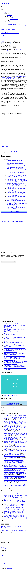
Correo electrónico (5, 41)
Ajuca (2, 555)
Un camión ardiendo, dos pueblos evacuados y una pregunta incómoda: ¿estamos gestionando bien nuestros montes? (15, 162)
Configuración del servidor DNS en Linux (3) (14, 511)
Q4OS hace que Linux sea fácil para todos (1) (14, 515)
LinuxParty (6, 3)
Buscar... (3, 6)
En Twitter (20, 526)
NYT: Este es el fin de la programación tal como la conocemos (10, 35)
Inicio (5, 12)
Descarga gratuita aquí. (11, 404)
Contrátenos (9, 15)
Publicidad (9, 21)
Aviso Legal (23, 530)
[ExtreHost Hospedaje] (12, 221)
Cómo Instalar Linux (14, 211)
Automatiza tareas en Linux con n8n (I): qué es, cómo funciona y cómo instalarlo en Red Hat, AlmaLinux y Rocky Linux (15, 456)
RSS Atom (14, 526)
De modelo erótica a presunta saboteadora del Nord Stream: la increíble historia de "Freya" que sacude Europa (16, 207)
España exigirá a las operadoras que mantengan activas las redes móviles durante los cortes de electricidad (15, 477)
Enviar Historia (7, 27)
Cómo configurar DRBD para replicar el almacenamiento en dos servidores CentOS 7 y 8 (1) (15, 502)
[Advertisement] (14, 132)
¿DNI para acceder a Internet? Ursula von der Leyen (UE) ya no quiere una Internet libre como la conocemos (16, 176)
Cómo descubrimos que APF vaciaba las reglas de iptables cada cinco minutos (16, 166)
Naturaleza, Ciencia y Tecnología (14, 24)
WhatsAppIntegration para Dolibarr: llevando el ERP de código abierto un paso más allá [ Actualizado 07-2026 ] (15, 439)
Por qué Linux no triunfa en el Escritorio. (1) (14, 510)
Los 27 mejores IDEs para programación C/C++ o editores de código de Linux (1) (15, 513)
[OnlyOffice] (8, 29)
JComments (14, 151)
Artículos (8, 152)
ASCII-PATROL (14, 19)
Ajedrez (11, 20)
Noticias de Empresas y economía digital (16, 25)
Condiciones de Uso (15, 530)
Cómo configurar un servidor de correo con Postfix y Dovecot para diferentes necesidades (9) (15, 517)
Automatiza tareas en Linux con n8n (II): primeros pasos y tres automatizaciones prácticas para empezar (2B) (16, 198)
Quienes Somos (5, 530)
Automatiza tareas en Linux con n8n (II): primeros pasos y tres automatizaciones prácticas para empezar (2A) (16, 194)
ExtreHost (9, 568)
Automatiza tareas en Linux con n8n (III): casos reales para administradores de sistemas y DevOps (16, 190)
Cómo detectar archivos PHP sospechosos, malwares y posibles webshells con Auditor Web (17, 170)
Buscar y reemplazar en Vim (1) (11, 493)
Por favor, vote (4, 46)
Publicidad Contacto (6, 526)
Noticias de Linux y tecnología (11, 395)
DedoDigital (3, 563)
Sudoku (11, 17)
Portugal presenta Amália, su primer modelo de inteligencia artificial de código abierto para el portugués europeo (15, 452)
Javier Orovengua (23, 40)
